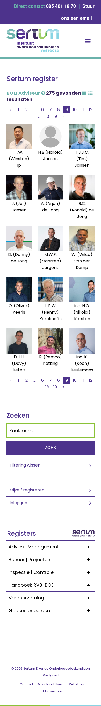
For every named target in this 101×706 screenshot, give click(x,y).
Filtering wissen (25, 465)
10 (75, 110)
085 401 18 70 (61, 6)
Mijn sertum (52, 691)
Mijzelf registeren (27, 490)
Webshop (76, 684)
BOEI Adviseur (23, 93)
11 (82, 110)
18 (47, 116)
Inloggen (18, 503)
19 (55, 116)
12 (90, 110)
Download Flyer (50, 684)
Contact (26, 684)
